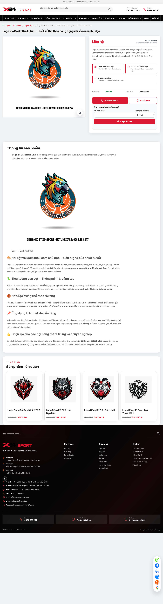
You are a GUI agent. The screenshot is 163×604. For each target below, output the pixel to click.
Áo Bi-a (122, 18)
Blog (146, 18)
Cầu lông (35, 18)
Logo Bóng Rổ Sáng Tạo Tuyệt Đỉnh (135, 412)
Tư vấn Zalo (145, 100)
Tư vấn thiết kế (138, 452)
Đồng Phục (133, 18)
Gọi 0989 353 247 (112, 100)
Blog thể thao (103, 468)
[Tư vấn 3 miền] (157, 582)
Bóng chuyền (51, 18)
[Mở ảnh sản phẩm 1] (44, 77)
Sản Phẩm (17, 26)
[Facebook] (5, 478)
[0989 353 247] (157, 560)
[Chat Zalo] (157, 571)
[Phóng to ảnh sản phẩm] (80, 113)
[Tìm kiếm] (158, 433)
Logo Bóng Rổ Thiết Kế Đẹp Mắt (58, 412)
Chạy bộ (83, 18)
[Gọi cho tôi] (157, 577)
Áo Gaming (110, 18)
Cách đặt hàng (138, 448)
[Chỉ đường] (157, 588)
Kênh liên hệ (137, 455)
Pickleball (68, 18)
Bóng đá (22, 18)
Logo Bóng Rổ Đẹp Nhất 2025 (24, 410)
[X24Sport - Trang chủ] (17, 9)
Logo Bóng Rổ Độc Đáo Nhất (99, 410)
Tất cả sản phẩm (105, 465)
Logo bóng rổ (29, 26)
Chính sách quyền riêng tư (142, 458)
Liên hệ (155, 18)
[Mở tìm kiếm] (76, 9)
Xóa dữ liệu (137, 465)
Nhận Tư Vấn (126, 121)
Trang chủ (9, 18)
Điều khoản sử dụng (140, 462)
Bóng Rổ (96, 18)
